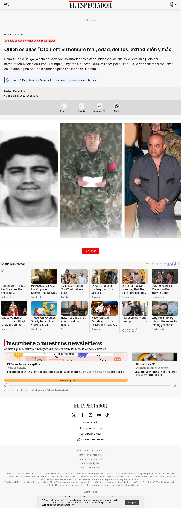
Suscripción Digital (91, 433)
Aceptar (132, 502)
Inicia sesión (89, 371)
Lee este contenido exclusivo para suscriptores (30, 40)
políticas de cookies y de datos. (60, 504)
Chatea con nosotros (92, 439)
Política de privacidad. (57, 390)
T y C (35, 390)
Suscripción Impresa (90, 428)
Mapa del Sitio (90, 422)
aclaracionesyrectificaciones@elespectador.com (118, 479)
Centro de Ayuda (90, 463)
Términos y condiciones (91, 455)
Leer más (90, 251)
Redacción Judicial (15, 91)
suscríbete (104, 371)
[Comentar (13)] (99, 106)
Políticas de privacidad (90, 459)
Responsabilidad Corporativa (90, 450)
